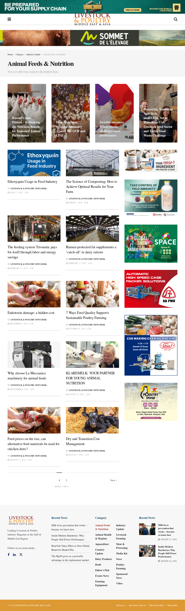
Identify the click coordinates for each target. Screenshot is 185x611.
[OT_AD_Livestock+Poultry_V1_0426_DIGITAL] (150, 160)
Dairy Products (103, 559)
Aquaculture (102, 544)
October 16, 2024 (76, 328)
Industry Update (33, 54)
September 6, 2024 (18, 389)
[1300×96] (92, 6)
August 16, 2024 (76, 394)
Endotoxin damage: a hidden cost (31, 312)
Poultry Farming (121, 566)
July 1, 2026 (20, 142)
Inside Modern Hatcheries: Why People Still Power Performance (167, 551)
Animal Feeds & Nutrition (54, 54)
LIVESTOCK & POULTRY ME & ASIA (33, 605)
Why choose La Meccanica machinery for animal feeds (27, 375)
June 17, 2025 (16, 192)
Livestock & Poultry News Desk (29, 188)
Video (119, 583)
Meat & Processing (122, 546)
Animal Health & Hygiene (103, 536)
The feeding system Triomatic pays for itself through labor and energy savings (32, 251)
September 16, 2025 (155, 142)
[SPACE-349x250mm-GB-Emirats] (150, 243)
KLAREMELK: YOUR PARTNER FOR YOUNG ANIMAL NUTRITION (90, 378)
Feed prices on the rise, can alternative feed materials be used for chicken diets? (34, 443)
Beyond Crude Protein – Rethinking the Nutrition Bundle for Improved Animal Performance (26, 126)
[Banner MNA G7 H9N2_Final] (150, 198)
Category (19, 54)
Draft (98, 564)
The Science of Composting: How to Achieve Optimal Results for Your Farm (91, 186)
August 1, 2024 (75, 454)
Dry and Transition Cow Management (83, 441)
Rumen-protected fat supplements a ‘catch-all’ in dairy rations (91, 249)
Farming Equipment (101, 583)
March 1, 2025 (75, 202)
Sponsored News (122, 576)
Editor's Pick (102, 570)
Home (10, 54)
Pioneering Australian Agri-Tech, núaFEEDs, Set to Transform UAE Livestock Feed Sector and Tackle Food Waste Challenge (158, 122)
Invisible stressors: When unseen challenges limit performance (112, 129)
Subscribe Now (156, 605)
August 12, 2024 (17, 459)
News (119, 559)
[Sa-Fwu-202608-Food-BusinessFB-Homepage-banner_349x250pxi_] (150, 288)
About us (120, 605)
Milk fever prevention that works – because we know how (166, 529)
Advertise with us (137, 605)
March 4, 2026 (65, 142)
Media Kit (121, 553)
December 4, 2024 (18, 323)
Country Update (99, 551)
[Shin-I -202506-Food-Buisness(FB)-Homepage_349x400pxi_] (150, 345)
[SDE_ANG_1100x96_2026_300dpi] (92, 37)
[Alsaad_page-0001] (150, 401)
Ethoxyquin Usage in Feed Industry (32, 181)
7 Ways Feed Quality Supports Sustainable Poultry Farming (87, 315)
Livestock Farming (121, 536)
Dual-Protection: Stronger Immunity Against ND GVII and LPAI (70, 129)
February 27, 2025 (18, 268)
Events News (102, 576)
